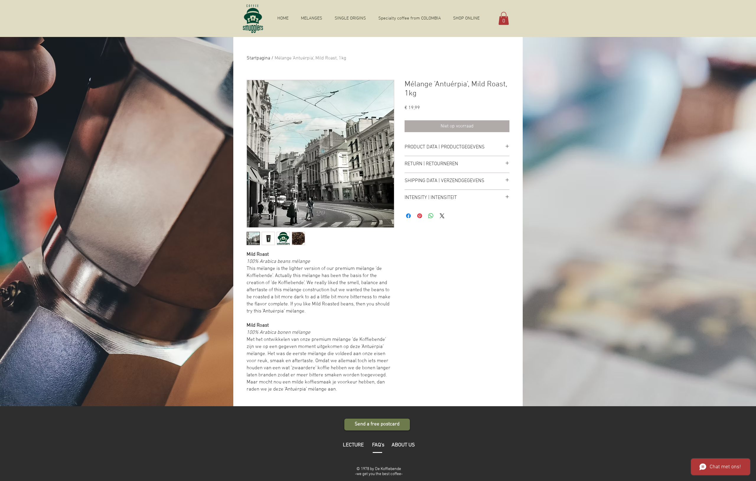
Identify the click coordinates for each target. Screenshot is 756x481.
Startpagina (258, 58)
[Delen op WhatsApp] (430, 215)
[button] (503, 18)
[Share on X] (442, 215)
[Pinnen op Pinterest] (419, 215)
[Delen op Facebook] (408, 215)
